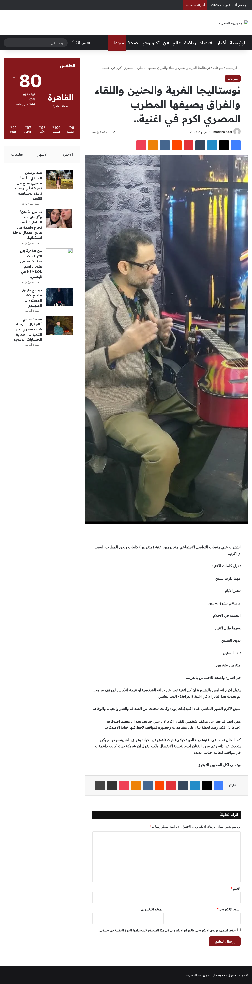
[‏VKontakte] (165, 145)
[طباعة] (100, 785)
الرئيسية (238, 42)
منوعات (117, 42)
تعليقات (17, 154)
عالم (177, 42)
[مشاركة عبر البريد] (112, 785)
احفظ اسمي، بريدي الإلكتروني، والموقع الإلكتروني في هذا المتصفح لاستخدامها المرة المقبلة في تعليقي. (167, 930)
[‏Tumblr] (200, 145)
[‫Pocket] (141, 145)
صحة (132, 42)
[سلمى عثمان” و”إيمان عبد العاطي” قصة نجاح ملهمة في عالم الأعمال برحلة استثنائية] (59, 218)
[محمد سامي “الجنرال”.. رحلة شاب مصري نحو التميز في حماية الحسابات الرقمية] (59, 325)
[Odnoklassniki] (153, 145)
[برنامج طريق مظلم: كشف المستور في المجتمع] (59, 297)
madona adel (222, 132)
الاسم (236, 888)
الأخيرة (67, 154)
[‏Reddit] (177, 145)
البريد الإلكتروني (229, 909)
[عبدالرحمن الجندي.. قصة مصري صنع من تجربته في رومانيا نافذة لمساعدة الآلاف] (59, 179)
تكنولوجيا (151, 42)
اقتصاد (207, 42)
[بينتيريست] (188, 145)
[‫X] (224, 145)
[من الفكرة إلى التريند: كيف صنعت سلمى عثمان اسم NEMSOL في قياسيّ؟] (59, 257)
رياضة (190, 42)
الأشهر (43, 154)
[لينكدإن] (212, 145)
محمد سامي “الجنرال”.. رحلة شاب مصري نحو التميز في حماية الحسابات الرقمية (27, 329)
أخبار (221, 42)
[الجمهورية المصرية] (233, 23)
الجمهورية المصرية (198, 975)
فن (166, 42)
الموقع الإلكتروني (152, 909)
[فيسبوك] (236, 145)
